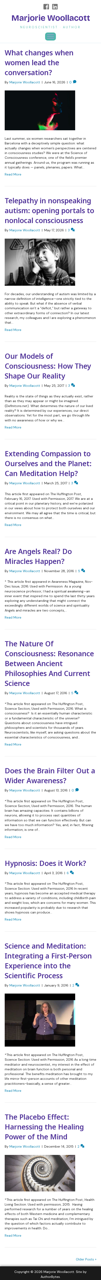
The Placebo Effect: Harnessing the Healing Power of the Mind (44, 1126)
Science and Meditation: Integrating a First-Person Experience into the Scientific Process (48, 960)
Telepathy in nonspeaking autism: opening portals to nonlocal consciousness (49, 210)
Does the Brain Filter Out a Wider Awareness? (50, 775)
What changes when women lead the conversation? (39, 62)
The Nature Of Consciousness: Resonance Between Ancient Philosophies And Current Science (49, 663)
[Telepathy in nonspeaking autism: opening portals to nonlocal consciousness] (40, 262)
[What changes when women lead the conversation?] (40, 110)
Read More (13, 174)
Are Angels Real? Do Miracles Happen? (38, 556)
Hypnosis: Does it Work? (45, 863)
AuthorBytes (50, 1277)
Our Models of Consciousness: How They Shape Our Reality (48, 366)
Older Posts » (86, 1259)
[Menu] (50, 37)
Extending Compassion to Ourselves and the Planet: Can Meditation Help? (48, 463)
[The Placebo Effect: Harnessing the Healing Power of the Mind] (40, 1173)
